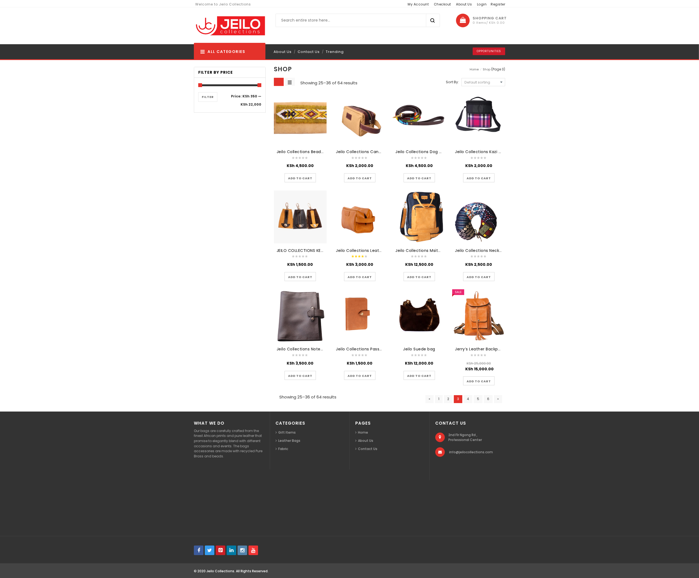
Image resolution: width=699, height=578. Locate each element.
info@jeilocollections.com (471, 452)
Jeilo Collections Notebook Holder (311, 349)
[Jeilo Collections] (230, 26)
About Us (464, 4)
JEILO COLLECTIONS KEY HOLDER (308, 250)
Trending (335, 51)
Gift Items (287, 432)
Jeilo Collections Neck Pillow (483, 250)
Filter (208, 97)
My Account (418, 4)
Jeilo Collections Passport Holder (369, 349)
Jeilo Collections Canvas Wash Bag (371, 151)
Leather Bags (289, 440)
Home (474, 69)
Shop (486, 69)
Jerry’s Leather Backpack (480, 349)
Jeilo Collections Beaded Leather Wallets (318, 151)
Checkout (442, 4)
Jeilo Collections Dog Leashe (424, 151)
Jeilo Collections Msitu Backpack (428, 250)
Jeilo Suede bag (419, 349)
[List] (290, 82)
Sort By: (452, 82)
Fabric (283, 448)
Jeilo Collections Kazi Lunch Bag (487, 151)
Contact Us (309, 51)
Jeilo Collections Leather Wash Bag (371, 250)
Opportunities (489, 51)
